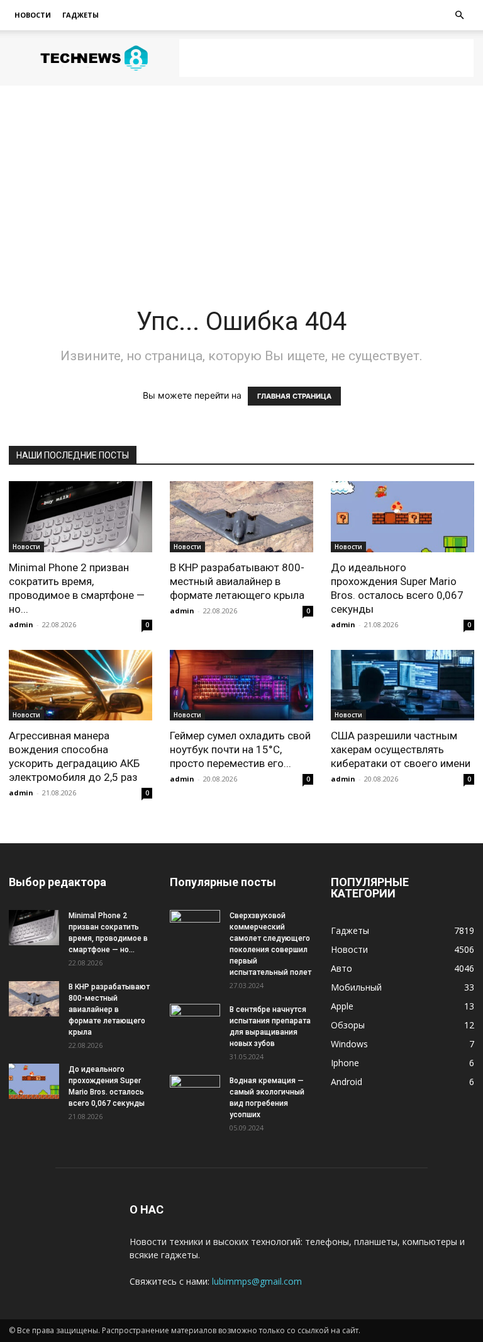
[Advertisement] (326, 58)
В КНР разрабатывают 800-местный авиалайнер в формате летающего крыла (237, 581)
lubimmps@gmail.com (257, 1281)
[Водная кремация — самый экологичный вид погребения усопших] (195, 1092)
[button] (459, 15)
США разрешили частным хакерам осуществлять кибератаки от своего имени (400, 749)
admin (21, 624)
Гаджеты (80, 15)
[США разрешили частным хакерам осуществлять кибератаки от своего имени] (402, 685)
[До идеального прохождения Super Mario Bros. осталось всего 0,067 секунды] (402, 516)
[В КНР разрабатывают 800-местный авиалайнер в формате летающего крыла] (241, 516)
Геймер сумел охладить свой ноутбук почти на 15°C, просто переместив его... (240, 749)
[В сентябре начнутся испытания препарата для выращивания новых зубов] (195, 1021)
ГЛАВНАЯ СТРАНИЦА (294, 396)
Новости (32, 15)
